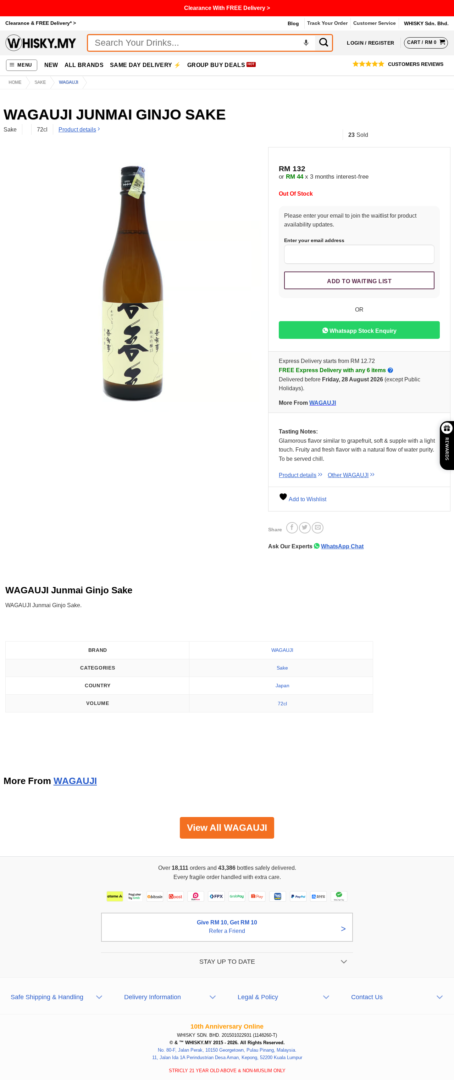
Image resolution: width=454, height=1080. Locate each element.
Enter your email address (314, 240)
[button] (22, 65)
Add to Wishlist (307, 499)
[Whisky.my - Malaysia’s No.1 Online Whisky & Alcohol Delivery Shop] (40, 42)
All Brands (84, 65)
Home (15, 82)
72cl (282, 703)
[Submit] (324, 43)
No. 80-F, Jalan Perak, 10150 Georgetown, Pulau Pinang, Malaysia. (227, 1050)
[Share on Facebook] (292, 528)
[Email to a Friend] (317, 528)
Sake (40, 82)
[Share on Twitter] (305, 528)
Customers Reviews (415, 64)
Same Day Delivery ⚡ (145, 65)
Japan (282, 685)
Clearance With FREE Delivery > (227, 8)
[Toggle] (344, 962)
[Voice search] (306, 43)
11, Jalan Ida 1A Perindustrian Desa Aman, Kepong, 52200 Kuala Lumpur (227, 1057)
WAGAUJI (68, 82)
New (51, 65)
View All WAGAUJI (227, 828)
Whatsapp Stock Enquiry (362, 331)
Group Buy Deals (216, 65)
